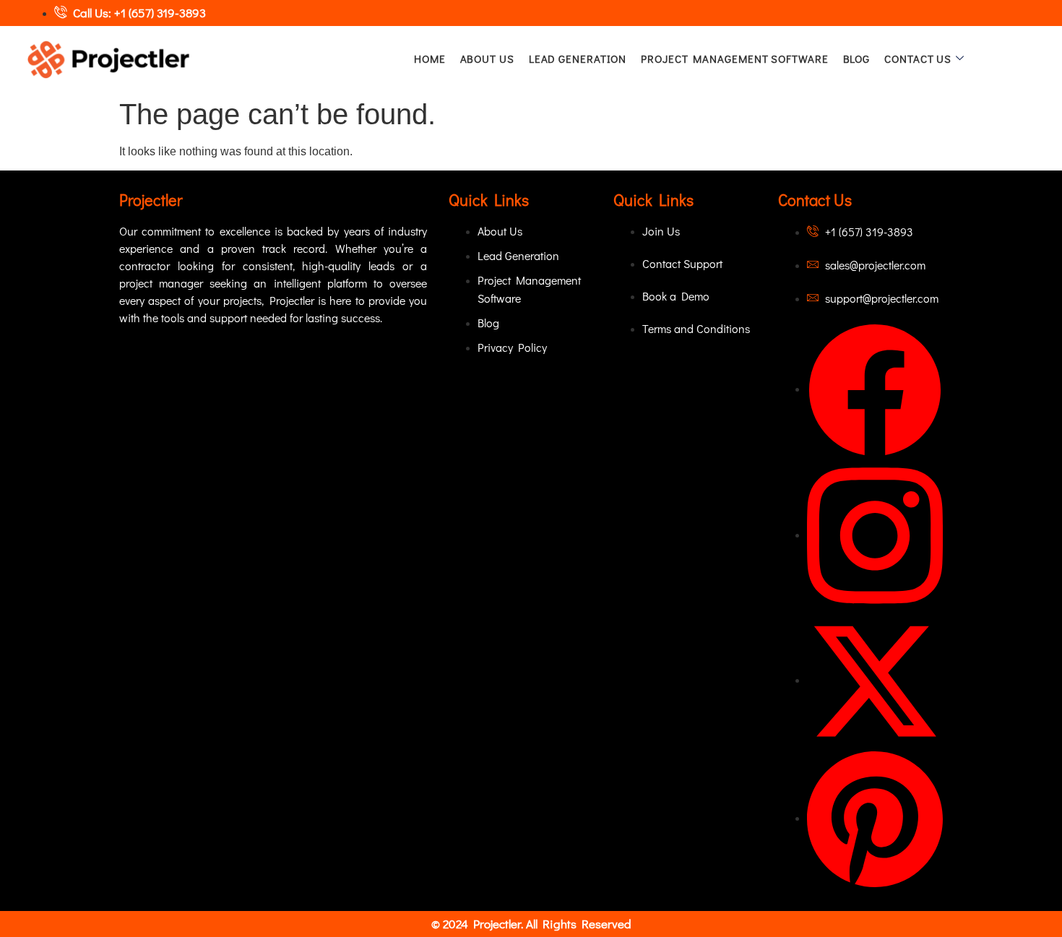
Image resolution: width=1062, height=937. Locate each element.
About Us (487, 58)
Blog (857, 58)
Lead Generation (578, 58)
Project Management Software (734, 58)
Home (430, 58)
